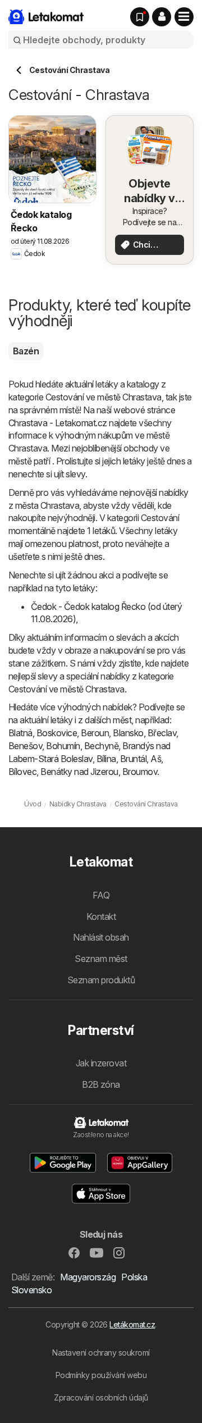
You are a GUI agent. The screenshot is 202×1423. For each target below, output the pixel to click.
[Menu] (184, 16)
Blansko (128, 732)
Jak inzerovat (101, 1063)
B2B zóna (101, 1084)
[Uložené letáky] (139, 16)
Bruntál (133, 758)
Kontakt (101, 916)
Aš (155, 758)
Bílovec (22, 771)
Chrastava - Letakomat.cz (57, 422)
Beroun (95, 732)
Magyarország (88, 1277)
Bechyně (101, 745)
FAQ (101, 895)
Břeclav (162, 732)
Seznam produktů (101, 980)
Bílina (106, 758)
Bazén (26, 351)
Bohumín (63, 745)
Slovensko (31, 1290)
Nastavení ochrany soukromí (101, 1352)
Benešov (25, 745)
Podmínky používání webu (101, 1375)
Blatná (20, 732)
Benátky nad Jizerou (79, 771)
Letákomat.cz (132, 1324)
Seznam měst (101, 958)
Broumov (139, 771)
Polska (134, 1277)
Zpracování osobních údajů (101, 1397)
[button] (161, 16)
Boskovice (56, 732)
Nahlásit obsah (101, 937)
